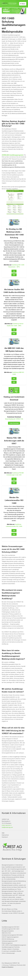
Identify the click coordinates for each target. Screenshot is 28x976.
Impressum (5, 837)
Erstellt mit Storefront (7, 967)
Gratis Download (14, 423)
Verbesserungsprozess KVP (9, 941)
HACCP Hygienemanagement (10, 937)
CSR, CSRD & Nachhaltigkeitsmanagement (14, 945)
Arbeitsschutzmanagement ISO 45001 (12, 935)
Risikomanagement (7, 943)
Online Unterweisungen (8, 953)
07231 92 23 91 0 (6, 825)
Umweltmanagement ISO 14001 (10, 929)
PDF (14, 275)
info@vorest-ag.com (7, 827)
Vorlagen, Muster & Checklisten (10, 949)
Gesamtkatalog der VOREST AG (14, 419)
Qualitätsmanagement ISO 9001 (10, 927)
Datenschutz (5, 835)
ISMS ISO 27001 (6, 933)
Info (14, 271)
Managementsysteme (8, 931)
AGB (3, 833)
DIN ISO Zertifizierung (8, 939)
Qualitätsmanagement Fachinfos (11, 947)
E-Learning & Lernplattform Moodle (11, 951)
